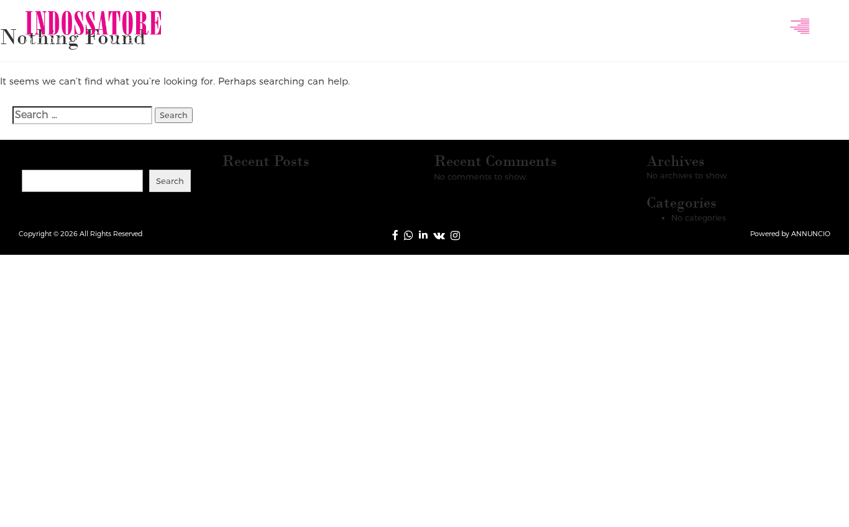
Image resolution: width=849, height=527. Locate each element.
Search (38, 159)
